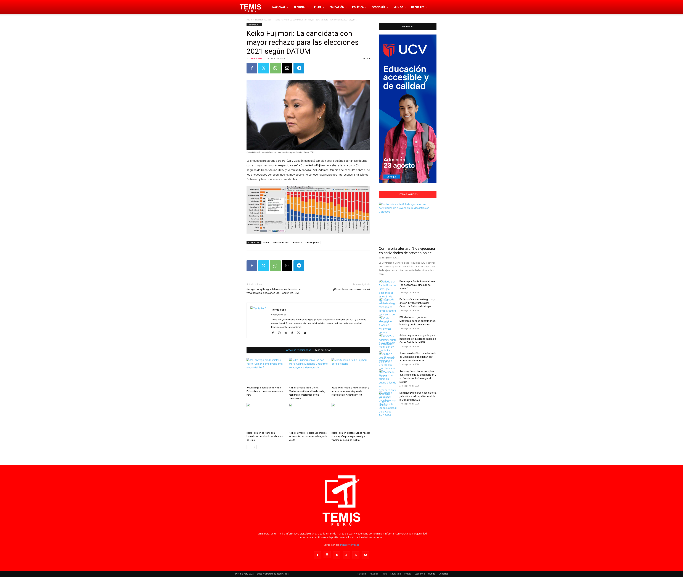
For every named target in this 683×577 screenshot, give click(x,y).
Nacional (278, 7)
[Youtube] (306, 333)
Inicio (249, 19)
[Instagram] (281, 333)
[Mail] (287, 333)
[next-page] (254, 447)
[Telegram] (298, 68)
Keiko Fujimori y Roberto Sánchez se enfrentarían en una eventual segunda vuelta (308, 436)
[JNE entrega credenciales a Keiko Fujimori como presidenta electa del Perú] (266, 371)
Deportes (417, 7)
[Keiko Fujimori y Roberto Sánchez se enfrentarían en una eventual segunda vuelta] (308, 416)
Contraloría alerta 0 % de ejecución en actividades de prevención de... (407, 250)
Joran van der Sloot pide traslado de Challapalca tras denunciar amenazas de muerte (417, 357)
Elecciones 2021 (263, 19)
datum (266, 242)
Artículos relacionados (298, 350)
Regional (299, 7)
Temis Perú (257, 58)
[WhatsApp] (275, 68)
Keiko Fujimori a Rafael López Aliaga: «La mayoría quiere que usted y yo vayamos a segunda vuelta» (351, 436)
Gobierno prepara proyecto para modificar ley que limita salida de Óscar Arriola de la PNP (417, 339)
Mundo (398, 7)
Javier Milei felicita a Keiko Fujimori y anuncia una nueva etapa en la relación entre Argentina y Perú (350, 391)
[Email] (287, 68)
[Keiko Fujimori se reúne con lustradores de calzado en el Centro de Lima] (266, 416)
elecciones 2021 (281, 242)
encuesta (297, 242)
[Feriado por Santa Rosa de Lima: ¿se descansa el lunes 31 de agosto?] (388, 291)
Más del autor (323, 350)
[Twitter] (263, 68)
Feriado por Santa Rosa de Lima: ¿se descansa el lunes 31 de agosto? (417, 285)
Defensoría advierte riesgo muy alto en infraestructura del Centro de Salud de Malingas (417, 303)
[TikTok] (293, 333)
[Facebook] (252, 68)
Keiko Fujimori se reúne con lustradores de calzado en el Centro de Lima (265, 436)
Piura (318, 7)
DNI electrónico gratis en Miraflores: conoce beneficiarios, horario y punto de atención (417, 321)
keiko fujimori (312, 242)
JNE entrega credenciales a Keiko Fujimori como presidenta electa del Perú (265, 391)
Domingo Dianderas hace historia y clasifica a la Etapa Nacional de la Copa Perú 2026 (417, 396)
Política (358, 7)
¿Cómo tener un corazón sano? (351, 289)
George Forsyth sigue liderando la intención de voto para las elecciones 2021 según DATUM (274, 291)
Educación (337, 7)
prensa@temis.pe (349, 544)
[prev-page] (249, 447)
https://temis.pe (278, 314)
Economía (378, 7)
